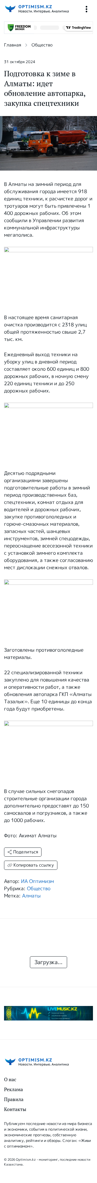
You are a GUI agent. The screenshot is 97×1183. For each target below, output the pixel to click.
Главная (12, 45)
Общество (42, 45)
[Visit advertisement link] (48, 1013)
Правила (13, 1099)
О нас (10, 1079)
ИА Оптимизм (37, 881)
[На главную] (36, 9)
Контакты (15, 1109)
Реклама (13, 1089)
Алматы (31, 895)
